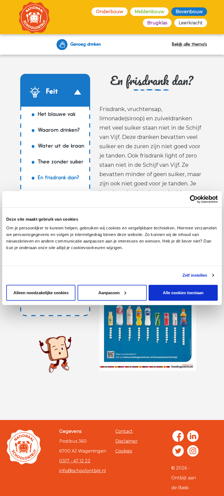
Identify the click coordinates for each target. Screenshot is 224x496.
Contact (124, 431)
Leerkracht (191, 22)
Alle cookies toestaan (183, 292)
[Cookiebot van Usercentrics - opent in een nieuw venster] (194, 199)
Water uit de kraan (61, 146)
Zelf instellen (194, 275)
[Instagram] (193, 451)
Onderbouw (109, 11)
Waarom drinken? (59, 130)
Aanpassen (109, 292)
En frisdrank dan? (58, 178)
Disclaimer (126, 441)
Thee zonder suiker (60, 162)
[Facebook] (178, 436)
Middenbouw (149, 11)
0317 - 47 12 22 (74, 460)
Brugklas (157, 22)
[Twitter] (178, 451)
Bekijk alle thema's (189, 44)
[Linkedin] (193, 436)
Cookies (123, 451)
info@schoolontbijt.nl (82, 470)
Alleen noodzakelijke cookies (41, 292)
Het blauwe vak (56, 114)
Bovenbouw (189, 11)
